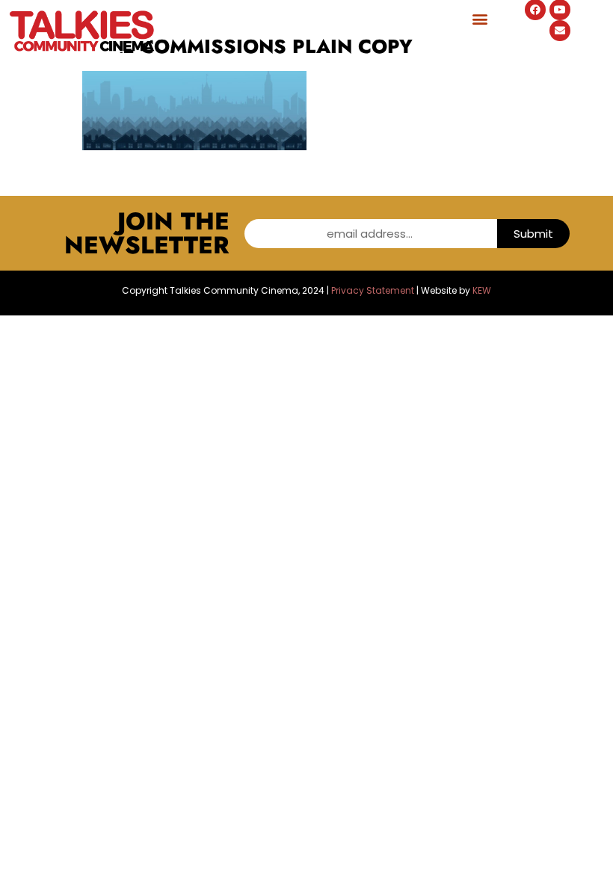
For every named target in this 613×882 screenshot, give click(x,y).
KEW (481, 290)
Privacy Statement (372, 290)
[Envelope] (559, 30)
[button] (479, 18)
